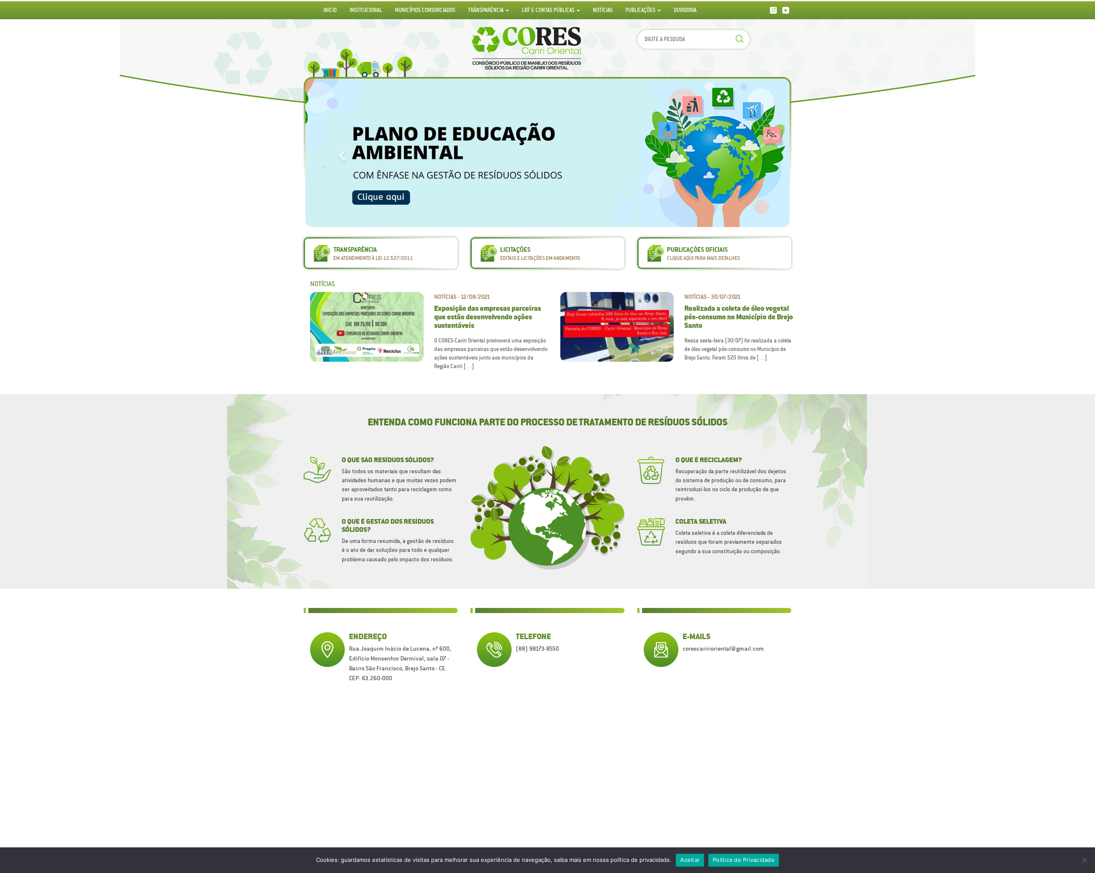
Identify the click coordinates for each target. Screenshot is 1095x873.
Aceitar (690, 859)
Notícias (603, 10)
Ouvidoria (685, 10)
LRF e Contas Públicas (549, 10)
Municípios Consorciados (425, 10)
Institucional (365, 10)
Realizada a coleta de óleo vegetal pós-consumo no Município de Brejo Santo (738, 317)
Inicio (330, 10)
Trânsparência (486, 10)
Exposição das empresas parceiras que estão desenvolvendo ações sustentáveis (487, 317)
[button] (340, 153)
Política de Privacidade (744, 859)
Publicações (641, 10)
